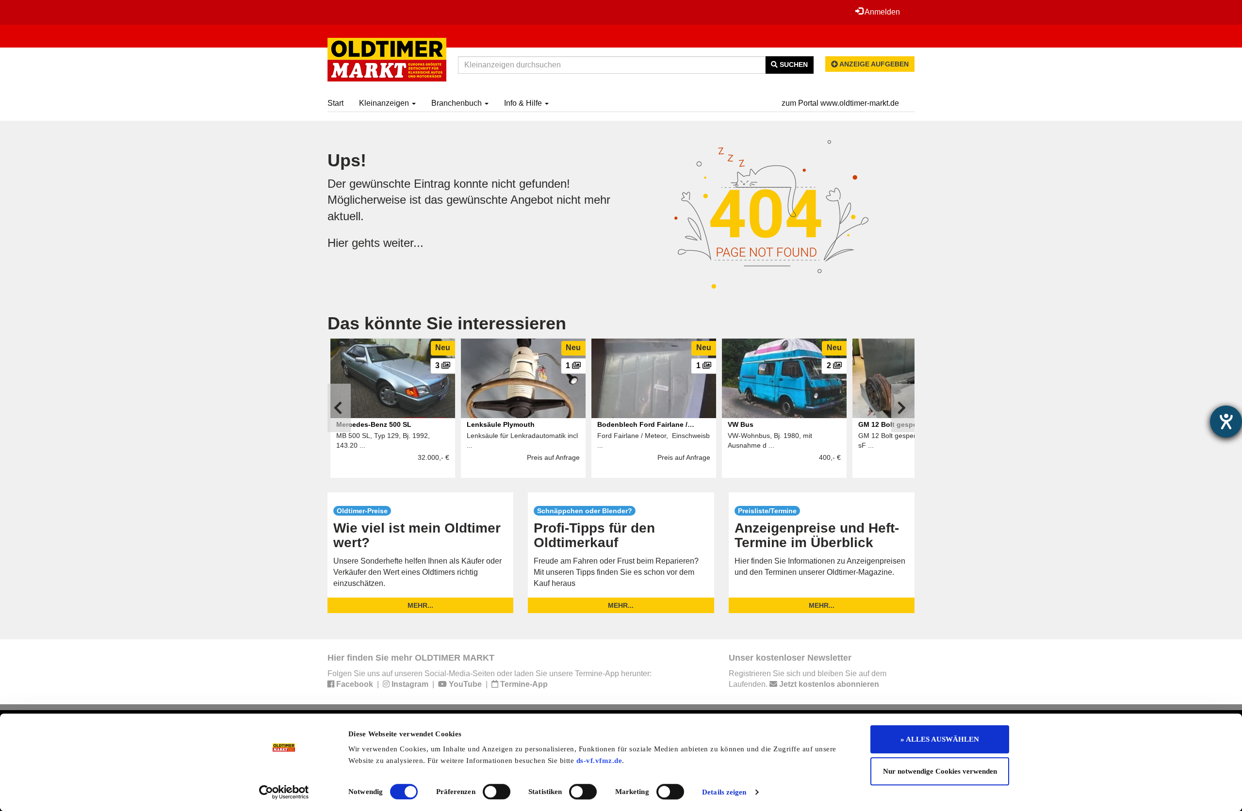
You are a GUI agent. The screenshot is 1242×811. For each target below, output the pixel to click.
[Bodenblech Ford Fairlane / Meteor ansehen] (653, 378)
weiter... (403, 242)
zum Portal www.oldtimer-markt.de (840, 103)
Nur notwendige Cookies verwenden (940, 771)
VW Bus (740, 424)
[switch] (496, 791)
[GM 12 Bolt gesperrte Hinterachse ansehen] (914, 378)
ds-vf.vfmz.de (599, 760)
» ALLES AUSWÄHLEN (939, 739)
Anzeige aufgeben (873, 64)
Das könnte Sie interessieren (446, 323)
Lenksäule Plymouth (501, 424)
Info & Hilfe (524, 103)
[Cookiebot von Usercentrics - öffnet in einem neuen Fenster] (284, 792)
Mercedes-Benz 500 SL (373, 424)
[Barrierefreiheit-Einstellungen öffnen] (1226, 422)
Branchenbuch (457, 103)
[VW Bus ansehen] (784, 378)
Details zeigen (724, 792)
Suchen (793, 64)
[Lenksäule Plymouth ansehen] (523, 378)
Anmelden (881, 12)
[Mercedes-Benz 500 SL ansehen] (392, 378)
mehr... (420, 605)
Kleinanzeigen (385, 103)
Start (335, 103)
